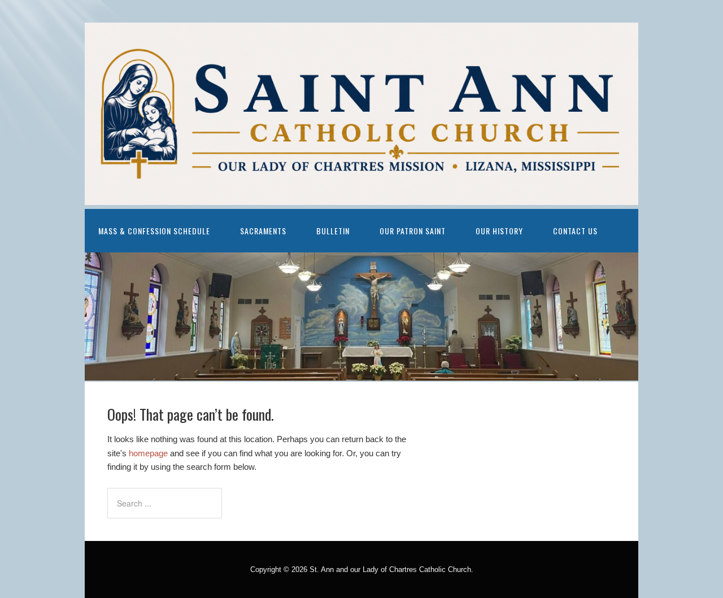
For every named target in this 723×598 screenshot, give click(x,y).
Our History (499, 231)
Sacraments (263, 231)
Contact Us (575, 231)
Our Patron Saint (413, 231)
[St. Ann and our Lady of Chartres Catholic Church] (361, 196)
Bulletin (333, 231)
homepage (148, 453)
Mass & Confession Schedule (154, 231)
